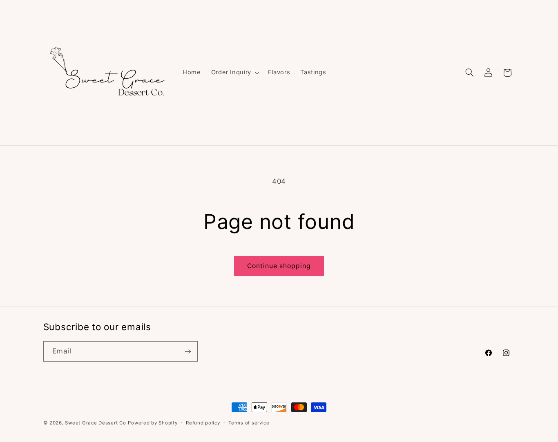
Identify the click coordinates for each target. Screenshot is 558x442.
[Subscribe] (187, 351)
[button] (234, 73)
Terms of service (249, 423)
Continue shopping (279, 266)
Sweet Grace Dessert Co (95, 423)
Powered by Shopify (152, 423)
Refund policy (203, 423)
